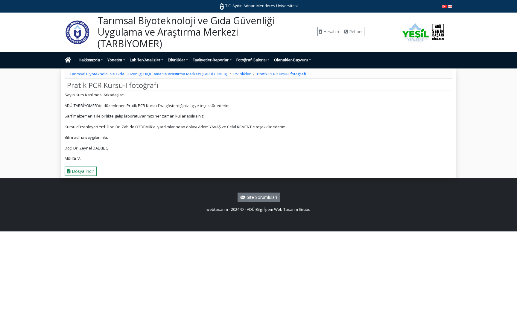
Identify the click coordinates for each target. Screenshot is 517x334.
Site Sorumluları (261, 197)
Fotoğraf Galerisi (251, 59)
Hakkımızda (89, 59)
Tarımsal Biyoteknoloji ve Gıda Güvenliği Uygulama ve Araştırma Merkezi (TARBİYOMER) (148, 74)
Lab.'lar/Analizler (145, 59)
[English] (450, 6)
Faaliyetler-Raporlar (211, 59)
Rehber (355, 31)
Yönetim (114, 59)
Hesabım (331, 31)
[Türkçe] (444, 6)
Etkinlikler (176, 59)
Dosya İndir (82, 171)
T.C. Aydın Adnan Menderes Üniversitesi (261, 5)
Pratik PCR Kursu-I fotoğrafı (281, 74)
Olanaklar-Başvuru (291, 59)
